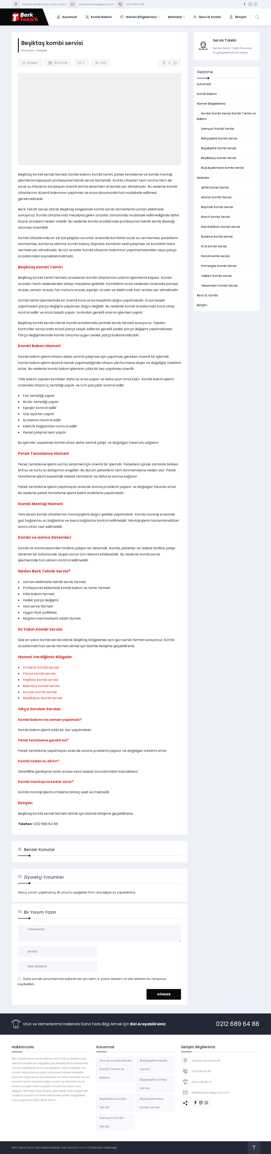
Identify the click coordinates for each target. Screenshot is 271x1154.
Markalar (203, 178)
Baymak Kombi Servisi (217, 207)
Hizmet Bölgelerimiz (211, 103)
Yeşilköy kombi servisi (40, 679)
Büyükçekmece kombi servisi (222, 168)
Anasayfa (27, 50)
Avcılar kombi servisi (40, 692)
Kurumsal (204, 84)
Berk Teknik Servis (23, 1147)
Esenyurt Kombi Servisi (217, 129)
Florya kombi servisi (39, 673)
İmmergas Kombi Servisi (218, 266)
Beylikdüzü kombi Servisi (218, 158)
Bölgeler (42, 50)
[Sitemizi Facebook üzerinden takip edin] (244, 4)
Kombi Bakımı (207, 94)
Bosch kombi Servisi (215, 217)
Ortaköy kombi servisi (41, 667)
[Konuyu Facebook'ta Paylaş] (164, 63)
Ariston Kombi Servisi (216, 197)
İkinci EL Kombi (207, 295)
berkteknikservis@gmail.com (96, 4)
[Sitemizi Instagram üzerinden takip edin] (250, 4)
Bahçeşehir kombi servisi (219, 138)
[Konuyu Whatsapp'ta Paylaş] (175, 63)
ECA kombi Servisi (214, 246)
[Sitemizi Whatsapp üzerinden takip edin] (255, 4)
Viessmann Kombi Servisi (219, 285)
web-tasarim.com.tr (74, 1147)
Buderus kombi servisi (217, 236)
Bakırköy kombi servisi (41, 685)
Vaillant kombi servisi (216, 276)
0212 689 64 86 (135, 4)
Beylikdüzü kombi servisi (42, 698)
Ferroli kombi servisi (215, 256)
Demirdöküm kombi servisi (220, 227)
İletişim (202, 305)
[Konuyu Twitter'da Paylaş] (169, 63)
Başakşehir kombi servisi (218, 148)
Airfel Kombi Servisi (215, 187)
